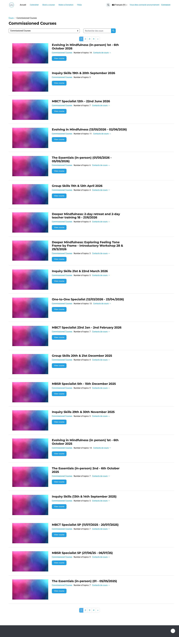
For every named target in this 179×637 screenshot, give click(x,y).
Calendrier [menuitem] (34, 5)
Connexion (165, 5)
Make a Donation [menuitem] (66, 5)
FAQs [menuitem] (79, 5)
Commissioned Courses (62, 52)
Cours (11, 18)
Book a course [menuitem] (48, 5)
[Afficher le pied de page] (173, 631)
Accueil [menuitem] (23, 5)
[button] (108, 5)
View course (59, 58)
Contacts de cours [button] (101, 52)
